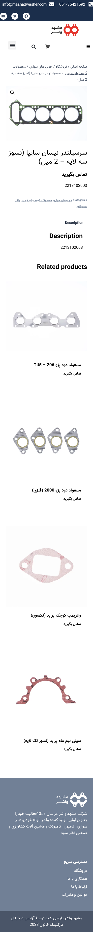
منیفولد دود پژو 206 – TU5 (57, 365)
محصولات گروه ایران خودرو (37, 200)
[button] (34, 47)
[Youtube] (3, 16)
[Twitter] (14, 16)
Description (74, 223)
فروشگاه (80, 871)
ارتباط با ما (79, 887)
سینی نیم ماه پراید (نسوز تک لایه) (52, 741)
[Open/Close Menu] (88, 46)
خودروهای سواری (62, 200)
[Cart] (47, 46)
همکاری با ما (77, 879)
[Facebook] (26, 16)
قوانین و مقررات (74, 895)
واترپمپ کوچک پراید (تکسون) (56, 615)
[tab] (46, 223)
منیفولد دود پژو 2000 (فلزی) (56, 490)
